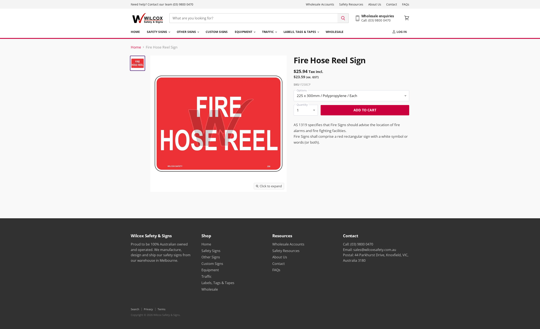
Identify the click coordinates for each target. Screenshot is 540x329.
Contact (391, 4)
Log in (401, 32)
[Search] (343, 18)
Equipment (244, 32)
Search (135, 309)
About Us (374, 4)
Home (135, 32)
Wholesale (335, 32)
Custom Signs (217, 32)
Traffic (268, 32)
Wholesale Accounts (320, 4)
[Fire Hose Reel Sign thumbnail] (137, 63)
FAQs (405, 4)
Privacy (148, 309)
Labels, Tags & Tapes (300, 32)
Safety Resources (351, 4)
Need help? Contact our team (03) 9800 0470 (162, 4)
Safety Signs (157, 32)
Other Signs (187, 32)
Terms (161, 309)
